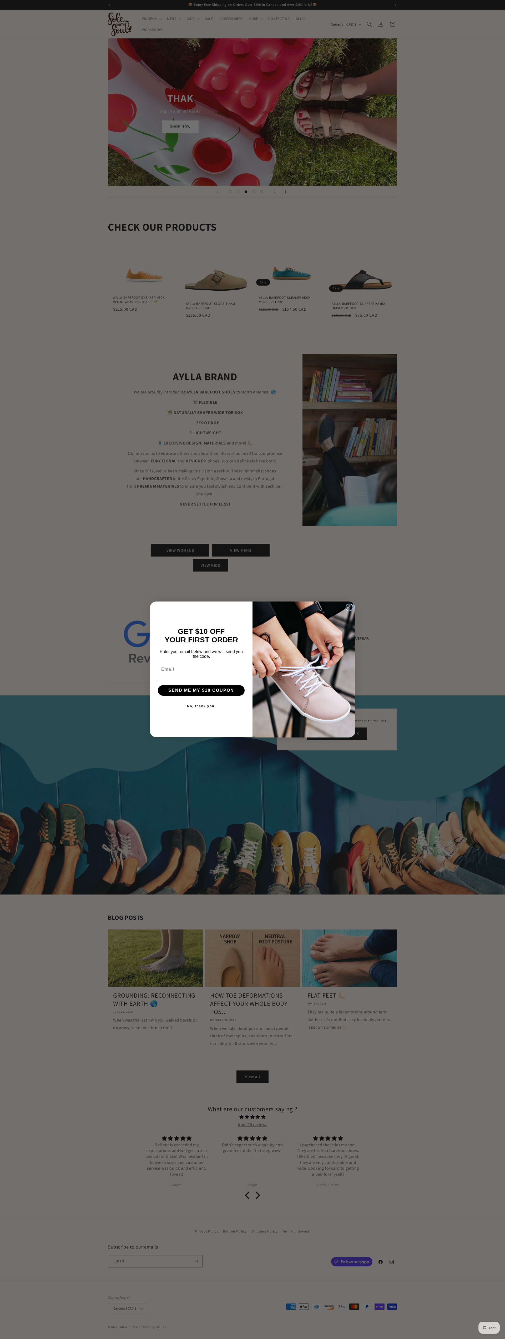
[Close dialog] (349, 607)
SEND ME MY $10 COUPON (201, 690)
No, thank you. (201, 706)
